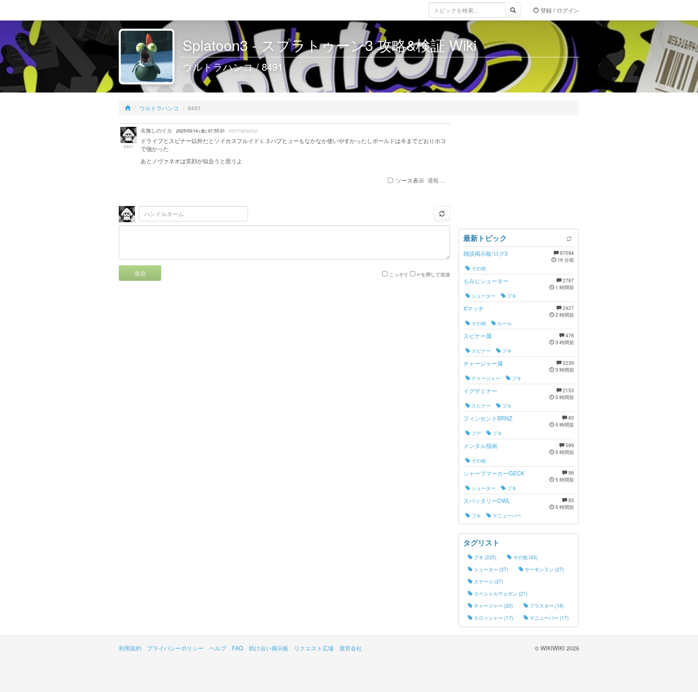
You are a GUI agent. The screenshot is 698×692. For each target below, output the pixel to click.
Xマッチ (473, 308)
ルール (504, 323)
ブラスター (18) (546, 605)
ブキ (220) (484, 556)
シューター (483, 295)
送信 (140, 273)
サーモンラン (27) (544, 569)
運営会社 (350, 648)
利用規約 (130, 648)
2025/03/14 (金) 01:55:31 (200, 131)
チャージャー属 (483, 363)
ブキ (511, 295)
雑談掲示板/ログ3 (485, 253)
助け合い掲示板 (268, 648)
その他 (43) (525, 556)
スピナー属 (477, 336)
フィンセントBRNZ (488, 418)
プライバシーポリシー (175, 648)
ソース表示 (410, 180)
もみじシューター (486, 281)
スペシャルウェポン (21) (500, 593)
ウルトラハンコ (159, 108)
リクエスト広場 (314, 648)
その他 (478, 268)
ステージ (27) (488, 581)
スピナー (480, 350)
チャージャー (485, 377)
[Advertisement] (518, 173)
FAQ (237, 648)
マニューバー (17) (548, 617)
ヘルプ (217, 648)
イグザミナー (480, 391)
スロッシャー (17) (493, 617)
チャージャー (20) (493, 605)
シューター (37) (490, 569)
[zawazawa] (151, 10)
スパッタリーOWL (486, 500)
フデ (475, 432)
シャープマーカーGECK (493, 473)
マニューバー (506, 515)
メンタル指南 (480, 446)
